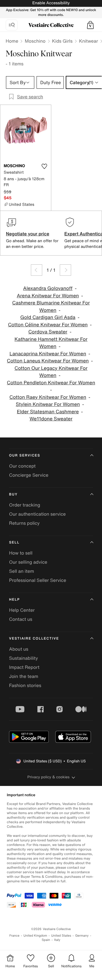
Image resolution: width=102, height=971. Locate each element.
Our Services (24, 455)
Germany (82, 935)
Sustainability (23, 658)
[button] (90, 25)
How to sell (21, 552)
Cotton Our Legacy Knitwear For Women (51, 372)
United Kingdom (35, 935)
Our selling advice (28, 562)
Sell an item (21, 571)
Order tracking (24, 504)
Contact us (20, 619)
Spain (46, 940)
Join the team (23, 676)
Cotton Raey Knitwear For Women (47, 397)
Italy (57, 940)
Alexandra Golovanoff (48, 288)
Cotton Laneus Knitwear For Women (48, 360)
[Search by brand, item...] (12, 25)
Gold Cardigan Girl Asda (47, 317)
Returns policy (24, 523)
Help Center (22, 610)
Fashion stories (25, 685)
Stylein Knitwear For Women (48, 404)
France (14, 935)
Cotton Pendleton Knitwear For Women (51, 382)
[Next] (65, 270)
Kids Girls (62, 41)
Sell (14, 542)
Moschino (35, 41)
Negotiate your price (27, 233)
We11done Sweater (50, 418)
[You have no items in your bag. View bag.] (90, 25)
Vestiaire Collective (34, 638)
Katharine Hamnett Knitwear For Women (50, 343)
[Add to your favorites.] (44, 166)
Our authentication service (37, 514)
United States (61, 935)
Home (12, 41)
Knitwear (88, 41)
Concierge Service (28, 475)
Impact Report (24, 667)
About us (18, 649)
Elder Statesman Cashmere (48, 411)
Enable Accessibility (51, 3)
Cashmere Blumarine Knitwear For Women (51, 306)
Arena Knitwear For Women (48, 295)
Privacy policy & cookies (48, 777)
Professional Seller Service (37, 580)
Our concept (22, 465)
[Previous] (36, 270)
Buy (13, 494)
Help (14, 599)
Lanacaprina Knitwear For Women (48, 353)
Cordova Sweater (47, 331)
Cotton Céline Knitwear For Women (48, 324)
